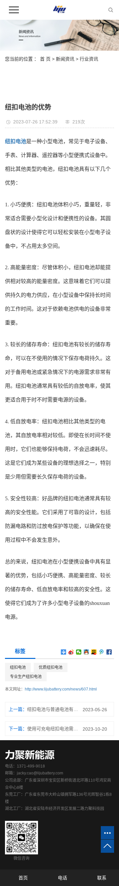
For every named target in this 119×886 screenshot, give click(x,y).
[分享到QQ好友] (86, 652)
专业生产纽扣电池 (26, 676)
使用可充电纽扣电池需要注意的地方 (52, 728)
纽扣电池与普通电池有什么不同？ (52, 709)
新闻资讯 (65, 59)
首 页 (45, 59)
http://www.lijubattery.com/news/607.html (61, 689)
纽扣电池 (18, 667)
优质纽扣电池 (50, 667)
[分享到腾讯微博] (101, 652)
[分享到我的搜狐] (94, 652)
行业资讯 (89, 59)
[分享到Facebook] (109, 652)
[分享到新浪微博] (71, 652)
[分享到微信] (79, 652)
